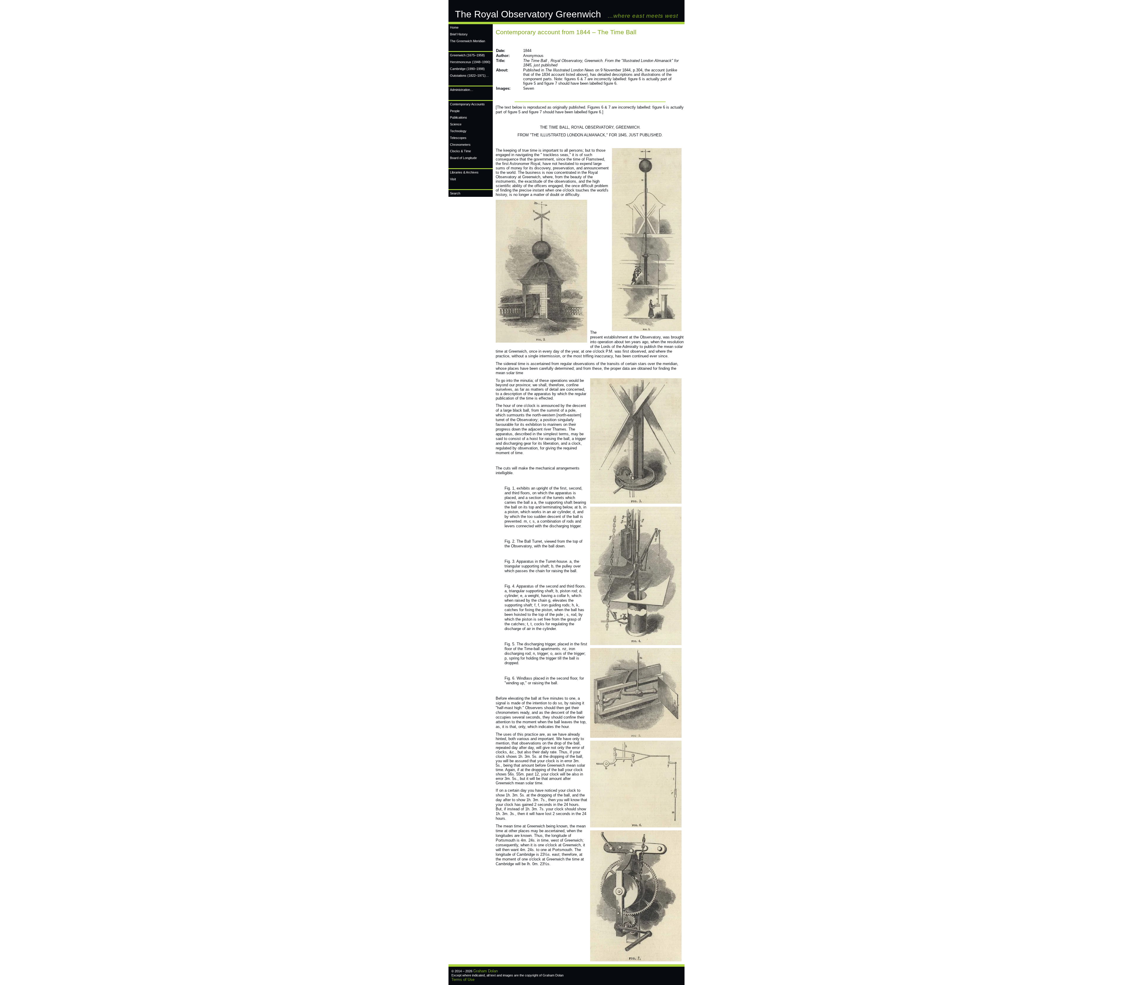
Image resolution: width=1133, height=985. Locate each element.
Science (455, 124)
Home (454, 27)
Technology (458, 131)
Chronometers (460, 144)
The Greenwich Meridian (467, 41)
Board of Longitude (463, 158)
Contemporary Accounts (467, 104)
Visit (453, 179)
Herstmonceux (470, 62)
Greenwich (467, 55)
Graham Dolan (485, 971)
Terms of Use (462, 979)
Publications (458, 117)
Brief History (459, 34)
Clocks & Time (460, 151)
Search (455, 193)
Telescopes (458, 138)
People (455, 111)
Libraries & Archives (464, 172)
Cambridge (467, 69)
